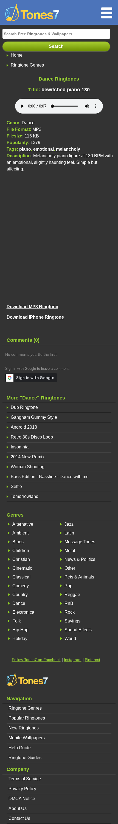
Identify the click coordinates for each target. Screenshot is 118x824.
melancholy (68, 149)
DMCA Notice (22, 798)
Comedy (20, 585)
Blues (18, 541)
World (70, 638)
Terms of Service (25, 778)
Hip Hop (20, 629)
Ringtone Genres (27, 65)
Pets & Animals (79, 577)
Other (69, 568)
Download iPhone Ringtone (35, 317)
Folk (16, 621)
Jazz (69, 524)
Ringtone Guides (25, 757)
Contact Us (19, 818)
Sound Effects (78, 629)
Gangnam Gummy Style (34, 417)
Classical (21, 577)
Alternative (22, 524)
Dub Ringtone (24, 407)
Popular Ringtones (27, 718)
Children (20, 550)
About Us (18, 808)
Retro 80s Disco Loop (32, 437)
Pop (68, 585)
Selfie (16, 486)
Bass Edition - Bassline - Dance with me (50, 476)
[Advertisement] (59, 237)
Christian (21, 559)
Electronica (23, 612)
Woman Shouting (27, 466)
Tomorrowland (24, 496)
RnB (68, 603)
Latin (69, 533)
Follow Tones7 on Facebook (36, 659)
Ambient (20, 533)
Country (20, 594)
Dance (18, 603)
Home (17, 55)
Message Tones (79, 541)
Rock (69, 612)
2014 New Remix (27, 456)
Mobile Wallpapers (27, 737)
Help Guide (20, 747)
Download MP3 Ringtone (32, 306)
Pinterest (92, 659)
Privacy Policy (22, 788)
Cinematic (22, 568)
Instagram (73, 659)
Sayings (72, 621)
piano (25, 149)
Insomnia (20, 447)
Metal (69, 550)
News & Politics (79, 559)
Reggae (72, 594)
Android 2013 (24, 427)
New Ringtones (24, 728)
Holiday (19, 638)
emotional (43, 149)
